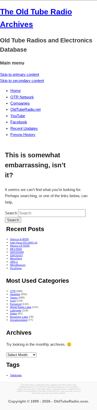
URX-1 (14, 261)
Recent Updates (24, 128)
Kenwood (15, 304)
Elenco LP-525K (20, 245)
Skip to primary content (19, 74)
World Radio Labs (20, 307)
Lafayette (15, 310)
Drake (13, 313)
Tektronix (16, 375)
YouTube (17, 116)
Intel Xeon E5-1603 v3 (23, 242)
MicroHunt (16, 258)
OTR (13, 291)
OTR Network (22, 97)
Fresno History (22, 134)
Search (11, 213)
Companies (20, 103)
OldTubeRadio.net (25, 109)
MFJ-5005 (16, 249)
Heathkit (15, 294)
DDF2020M (17, 252)
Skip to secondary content (22, 80)
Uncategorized (18, 319)
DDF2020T (16, 255)
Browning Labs (19, 316)
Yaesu (14, 297)
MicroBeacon (18, 264)
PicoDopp (16, 268)
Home (15, 90)
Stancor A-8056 (19, 239)
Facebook (18, 122)
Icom (13, 300)
